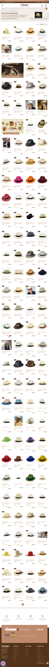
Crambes (27, 654)
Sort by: (37, 24)
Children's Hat (15, 652)
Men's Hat (15, 651)
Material (14, 656)
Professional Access (40, 656)
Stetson (26, 648)
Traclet (26, 655)
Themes (14, 655)
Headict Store (39, 661)
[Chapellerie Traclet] (24, 4)
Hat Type (15, 658)
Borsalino (26, 651)
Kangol (26, 650)
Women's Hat (15, 649)
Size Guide (39, 655)
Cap (14, 659)
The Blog (12, 2)
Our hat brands (16, 648)
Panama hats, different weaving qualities (12, 76)
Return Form (8, 2)
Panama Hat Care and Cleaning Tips (11, 133)
